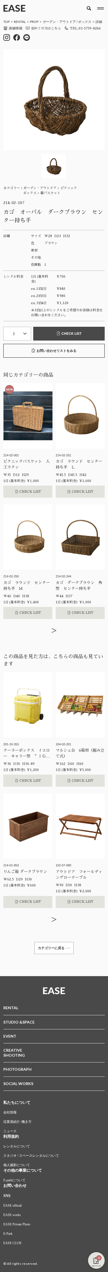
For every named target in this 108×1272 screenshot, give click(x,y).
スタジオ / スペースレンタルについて (31, 1156)
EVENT (9, 1036)
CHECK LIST (71, 334)
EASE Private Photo (16, 1224)
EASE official (12, 1205)
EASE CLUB (12, 1243)
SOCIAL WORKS (18, 1083)
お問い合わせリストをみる (56, 351)
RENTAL (20, 22)
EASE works (12, 1215)
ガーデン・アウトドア (59, 22)
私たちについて (16, 1102)
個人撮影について (16, 1165)
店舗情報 (15, 28)
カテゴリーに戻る (51, 948)
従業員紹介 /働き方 (17, 1122)
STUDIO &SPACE (19, 1022)
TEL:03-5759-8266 (85, 28)
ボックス (84, 22)
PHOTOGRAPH (17, 1069)
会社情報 (10, 1112)
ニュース (10, 1131)
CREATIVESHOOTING (14, 1052)
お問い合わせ (15, 1185)
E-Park (7, 1234)
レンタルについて (16, 1146)
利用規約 (11, 1136)
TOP (6, 22)
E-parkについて (14, 1180)
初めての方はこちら (46, 28)
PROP (34, 22)
